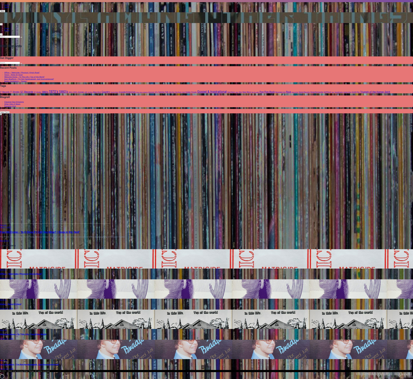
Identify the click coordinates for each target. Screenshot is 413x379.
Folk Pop (172, 92)
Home (6, 5)
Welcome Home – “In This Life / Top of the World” (24, 77)
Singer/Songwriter (316, 92)
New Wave (246, 92)
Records (3, 225)
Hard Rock (231, 92)
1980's (63, 91)
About (6, 7)
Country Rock (114, 92)
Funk (183, 92)
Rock (288, 91)
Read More (4, 241)
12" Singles (37, 92)
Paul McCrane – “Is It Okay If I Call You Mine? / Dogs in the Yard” (40, 232)
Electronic (151, 92)
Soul (333, 92)
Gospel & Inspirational (212, 91)
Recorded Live (280, 92)
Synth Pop (356, 92)
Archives (3, 110)
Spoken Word (347, 92)
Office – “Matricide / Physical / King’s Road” (22, 72)
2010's (75, 92)
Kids (240, 92)
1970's (53, 91)
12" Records (26, 91)
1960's (45, 92)
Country (106, 91)
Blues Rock (97, 92)
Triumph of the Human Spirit (375, 91)
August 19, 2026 (6, 308)
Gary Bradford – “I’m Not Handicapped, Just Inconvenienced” (29, 79)
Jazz (236, 92)
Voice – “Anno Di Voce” (13, 75)
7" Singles (15, 92)
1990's (70, 92)
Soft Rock (327, 92)
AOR (86, 92)
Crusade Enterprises (127, 92)
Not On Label (255, 92)
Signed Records (304, 92)
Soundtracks (339, 92)
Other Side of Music (12, 104)
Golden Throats (191, 92)
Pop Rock (269, 91)
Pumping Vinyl (10, 106)
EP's (156, 92)
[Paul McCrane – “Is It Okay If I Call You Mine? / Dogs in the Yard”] (55, 223)
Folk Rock (178, 92)
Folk (166, 92)
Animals (81, 92)
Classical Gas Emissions (14, 102)
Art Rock (90, 92)
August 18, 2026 (6, 339)
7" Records (5, 92)
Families (161, 92)
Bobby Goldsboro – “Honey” (15, 81)
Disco (137, 92)
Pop (262, 91)
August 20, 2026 (7, 278)
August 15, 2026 (6, 369)
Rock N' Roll (295, 92)
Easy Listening (144, 92)
